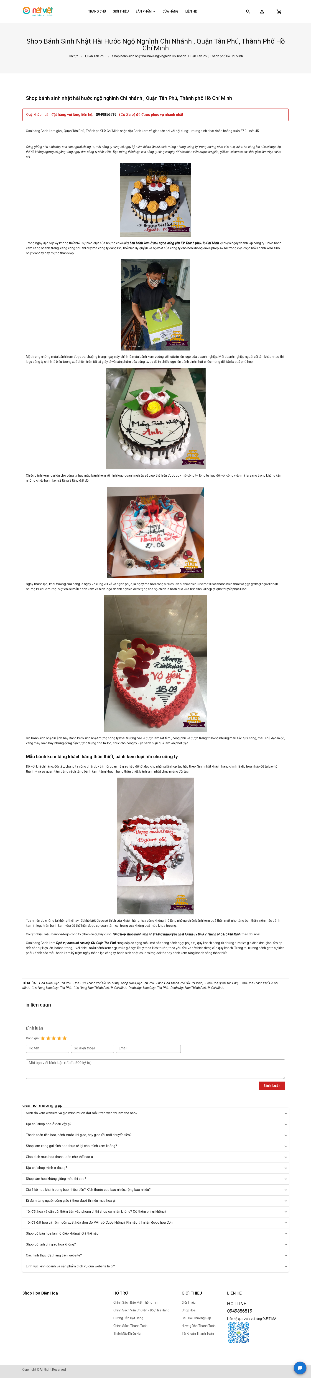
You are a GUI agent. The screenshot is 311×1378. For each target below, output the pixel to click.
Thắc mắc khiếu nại (127, 1333)
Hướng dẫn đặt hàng (128, 1318)
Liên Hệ (191, 11)
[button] (262, 12)
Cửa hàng (170, 11)
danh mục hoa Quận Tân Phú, (149, 988)
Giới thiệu (121, 11)
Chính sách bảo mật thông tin (135, 1302)
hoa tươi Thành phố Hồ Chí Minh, (96, 983)
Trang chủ (97, 11)
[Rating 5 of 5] (64, 1038)
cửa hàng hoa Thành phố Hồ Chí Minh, (100, 988)
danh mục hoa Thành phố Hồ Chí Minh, (197, 988)
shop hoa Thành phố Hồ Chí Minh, (179, 983)
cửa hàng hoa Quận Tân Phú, (52, 988)
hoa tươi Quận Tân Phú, (55, 983)
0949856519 (106, 114)
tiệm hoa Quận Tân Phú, (221, 983)
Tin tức (73, 56)
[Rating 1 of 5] (43, 1038)
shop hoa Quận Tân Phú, (138, 983)
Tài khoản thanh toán (198, 1333)
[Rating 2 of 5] (48, 1038)
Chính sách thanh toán (130, 1325)
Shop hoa (189, 1310)
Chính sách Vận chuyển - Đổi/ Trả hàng (141, 1310)
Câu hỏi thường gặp (196, 1318)
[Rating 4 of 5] (59, 1038)
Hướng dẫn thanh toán (199, 1325)
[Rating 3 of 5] (53, 1038)
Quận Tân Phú (95, 56)
